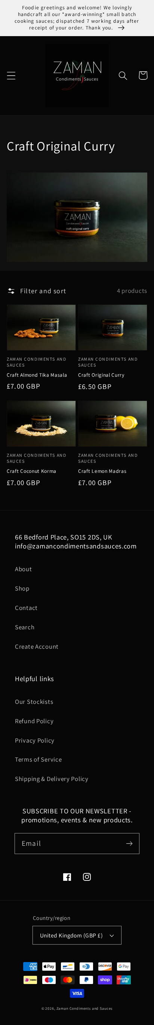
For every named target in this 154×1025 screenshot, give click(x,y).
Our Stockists (34, 701)
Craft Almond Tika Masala (37, 374)
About (23, 569)
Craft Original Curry (101, 374)
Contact (26, 608)
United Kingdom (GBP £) (71, 935)
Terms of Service (38, 759)
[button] (11, 75)
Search (24, 627)
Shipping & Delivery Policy (52, 779)
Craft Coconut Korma (31, 471)
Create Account (37, 646)
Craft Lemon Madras (102, 471)
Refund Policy (34, 721)
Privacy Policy (35, 740)
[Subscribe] (129, 843)
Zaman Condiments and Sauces (84, 1008)
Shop (22, 588)
